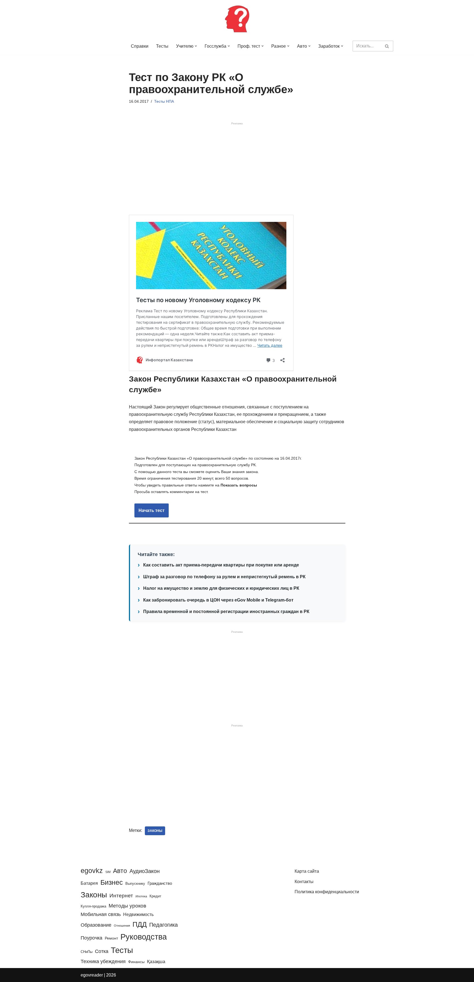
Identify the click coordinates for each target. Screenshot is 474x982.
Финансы (136, 962)
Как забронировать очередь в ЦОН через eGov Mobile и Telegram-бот (218, 600)
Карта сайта (307, 871)
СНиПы (86, 952)
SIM (108, 872)
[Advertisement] (237, 169)
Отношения (122, 925)
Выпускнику (135, 883)
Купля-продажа (93, 906)
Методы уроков (127, 906)
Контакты (304, 881)
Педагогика (163, 925)
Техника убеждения (103, 961)
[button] (196, 46)
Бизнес (111, 882)
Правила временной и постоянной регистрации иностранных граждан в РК (226, 611)
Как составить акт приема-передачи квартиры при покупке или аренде (221, 565)
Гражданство (160, 883)
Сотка (101, 951)
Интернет (121, 895)
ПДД (139, 924)
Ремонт (111, 938)
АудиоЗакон (144, 871)
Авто (120, 870)
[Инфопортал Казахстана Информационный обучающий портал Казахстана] (237, 18)
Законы (155, 831)
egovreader (92, 975)
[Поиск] (387, 46)
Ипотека (141, 896)
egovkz (92, 870)
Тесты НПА (164, 101)
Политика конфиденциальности (327, 891)
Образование (96, 925)
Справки (139, 46)
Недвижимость (138, 914)
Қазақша (156, 961)
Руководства (143, 936)
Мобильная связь (101, 914)
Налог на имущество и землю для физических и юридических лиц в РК (221, 588)
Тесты (162, 46)
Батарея (89, 883)
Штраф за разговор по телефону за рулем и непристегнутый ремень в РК (224, 576)
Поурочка (91, 938)
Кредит (155, 896)
